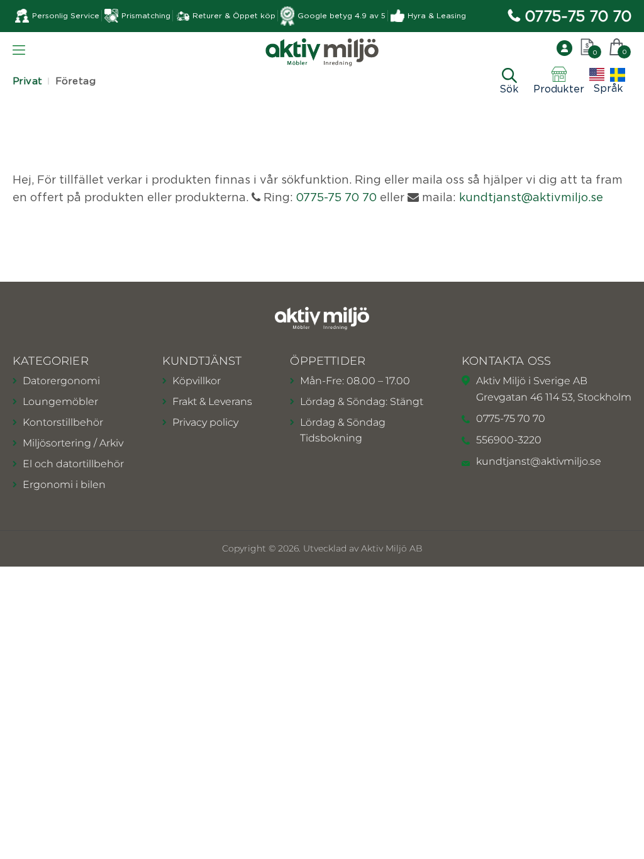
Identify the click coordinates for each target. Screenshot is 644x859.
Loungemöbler (60, 401)
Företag (75, 81)
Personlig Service (65, 15)
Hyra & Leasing (437, 15)
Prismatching (145, 15)
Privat (28, 81)
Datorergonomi (61, 381)
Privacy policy (205, 422)
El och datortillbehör (73, 464)
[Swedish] (617, 75)
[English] (596, 75)
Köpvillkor (196, 381)
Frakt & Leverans (212, 401)
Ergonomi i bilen (64, 484)
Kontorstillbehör (63, 422)
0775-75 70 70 (578, 16)
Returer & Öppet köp (233, 15)
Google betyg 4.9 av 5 (341, 15)
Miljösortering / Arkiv (73, 443)
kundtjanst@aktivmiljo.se (531, 197)
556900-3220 (508, 440)
